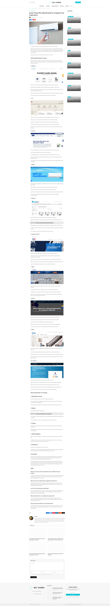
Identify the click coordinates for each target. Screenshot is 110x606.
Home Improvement (33, 8)
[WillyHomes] (55, 2)
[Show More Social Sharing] (36, 19)
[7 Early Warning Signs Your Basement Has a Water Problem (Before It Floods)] (49, 589)
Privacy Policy (76, 604)
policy (75, 596)
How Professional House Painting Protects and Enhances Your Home (37, 554)
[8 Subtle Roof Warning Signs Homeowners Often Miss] (56, 547)
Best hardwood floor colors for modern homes (73, 99)
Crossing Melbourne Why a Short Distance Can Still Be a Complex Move (74, 53)
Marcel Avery (69, 33)
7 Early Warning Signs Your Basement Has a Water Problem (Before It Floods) (74, 30)
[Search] (70, 6)
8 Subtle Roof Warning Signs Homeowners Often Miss (55, 554)
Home (30, 8)
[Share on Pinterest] (33, 19)
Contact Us (78, 2)
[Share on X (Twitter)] (31, 19)
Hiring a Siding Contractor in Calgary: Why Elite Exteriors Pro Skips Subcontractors (55, 539)
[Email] (26, 57)
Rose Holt (33, 17)
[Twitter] (26, 51)
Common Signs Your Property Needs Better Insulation (73, 88)
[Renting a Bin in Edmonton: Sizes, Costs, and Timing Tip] (74, 63)
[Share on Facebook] (30, 19)
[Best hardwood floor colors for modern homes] (74, 97)
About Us (68, 604)
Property (69, 85)
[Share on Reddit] (35, 19)
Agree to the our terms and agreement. (73, 596)
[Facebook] (26, 49)
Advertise (79, 604)
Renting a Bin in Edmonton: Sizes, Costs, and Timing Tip (73, 65)
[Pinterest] (26, 55)
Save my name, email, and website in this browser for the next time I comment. (41, 574)
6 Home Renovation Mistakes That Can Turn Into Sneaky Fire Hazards (37, 539)
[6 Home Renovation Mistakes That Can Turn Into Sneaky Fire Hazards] (37, 532)
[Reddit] (26, 53)
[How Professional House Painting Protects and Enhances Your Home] (37, 547)
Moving (69, 50)
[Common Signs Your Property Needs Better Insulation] (74, 86)
